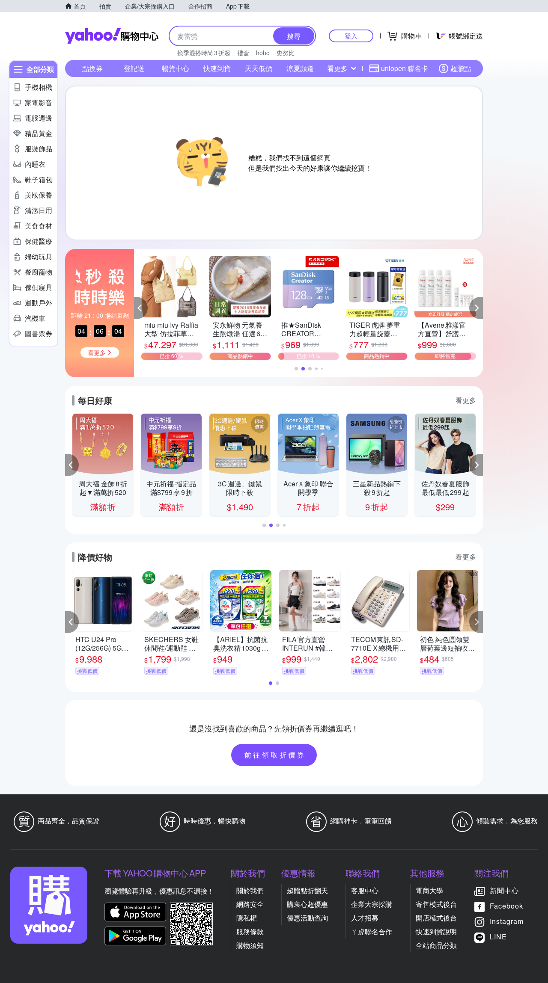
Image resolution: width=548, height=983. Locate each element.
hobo (263, 53)
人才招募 (364, 918)
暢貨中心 (175, 68)
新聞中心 (504, 890)
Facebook (506, 906)
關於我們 (250, 890)
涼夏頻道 (300, 68)
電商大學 (429, 890)
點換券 (92, 68)
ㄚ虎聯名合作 (371, 931)
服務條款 (250, 931)
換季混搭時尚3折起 (203, 53)
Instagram (507, 921)
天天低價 (258, 68)
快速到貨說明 (436, 931)
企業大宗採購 (371, 904)
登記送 (134, 68)
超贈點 (460, 68)
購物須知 (250, 945)
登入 (351, 35)
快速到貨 (217, 68)
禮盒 (243, 53)
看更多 (337, 68)
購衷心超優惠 (307, 904)
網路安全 (250, 904)
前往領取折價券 (275, 755)
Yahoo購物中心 (111, 36)
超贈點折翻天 (307, 890)
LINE (498, 937)
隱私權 (246, 918)
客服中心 (364, 890)
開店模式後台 (436, 918)
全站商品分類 (436, 945)
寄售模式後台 (436, 904)
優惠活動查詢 (307, 918)
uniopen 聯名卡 (404, 68)
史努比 (286, 53)
